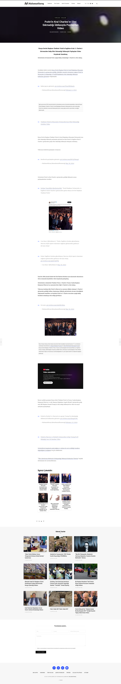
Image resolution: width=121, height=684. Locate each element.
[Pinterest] (44, 521)
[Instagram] (62, 667)
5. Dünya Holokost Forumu (56, 345)
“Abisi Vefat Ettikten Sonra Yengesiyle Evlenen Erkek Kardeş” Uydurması (34, 556)
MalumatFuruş (72, 676)
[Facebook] (37, 521)
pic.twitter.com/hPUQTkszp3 (69, 159)
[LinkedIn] (41, 521)
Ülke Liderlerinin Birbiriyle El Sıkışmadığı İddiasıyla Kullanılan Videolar (58, 458)
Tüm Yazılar (50, 672)
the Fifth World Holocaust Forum (72, 345)
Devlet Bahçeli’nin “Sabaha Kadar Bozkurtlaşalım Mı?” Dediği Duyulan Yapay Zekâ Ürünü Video (85, 610)
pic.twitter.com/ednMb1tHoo (55, 305)
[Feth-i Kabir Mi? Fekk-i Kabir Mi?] (60, 599)
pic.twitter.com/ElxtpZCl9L (69, 418)
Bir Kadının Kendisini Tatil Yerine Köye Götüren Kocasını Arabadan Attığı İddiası (84, 583)
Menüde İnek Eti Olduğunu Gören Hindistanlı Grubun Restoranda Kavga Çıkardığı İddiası (34, 583)
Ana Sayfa (35, 672)
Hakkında (42, 672)
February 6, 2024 (71, 90)
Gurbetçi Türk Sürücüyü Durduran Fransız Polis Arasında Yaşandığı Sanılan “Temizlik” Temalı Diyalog (59, 583)
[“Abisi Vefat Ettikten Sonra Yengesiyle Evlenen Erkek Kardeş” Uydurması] (35, 544)
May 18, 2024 (69, 163)
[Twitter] (39, 521)
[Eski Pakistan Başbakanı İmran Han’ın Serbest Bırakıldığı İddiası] (35, 598)
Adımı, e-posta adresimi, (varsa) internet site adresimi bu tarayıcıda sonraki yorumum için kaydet (56, 648)
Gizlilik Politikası (77, 672)
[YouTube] (67, 667)
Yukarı (61, 680)
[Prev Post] (1, 341)
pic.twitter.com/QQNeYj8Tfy (50, 261)
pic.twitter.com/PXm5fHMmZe (65, 86)
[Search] (96, 3)
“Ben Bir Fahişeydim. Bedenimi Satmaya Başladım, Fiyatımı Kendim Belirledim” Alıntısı (85, 556)
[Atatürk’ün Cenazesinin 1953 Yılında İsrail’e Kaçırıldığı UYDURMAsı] (60, 544)
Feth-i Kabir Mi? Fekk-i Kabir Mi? (59, 609)
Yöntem (68, 672)
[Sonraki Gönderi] (120, 341)
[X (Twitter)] (58, 667)
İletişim (86, 672)
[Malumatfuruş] (34, 3)
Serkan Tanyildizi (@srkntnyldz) (51, 188)
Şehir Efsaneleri (60, 672)
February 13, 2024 (71, 422)
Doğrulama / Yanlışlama (60, 17)
